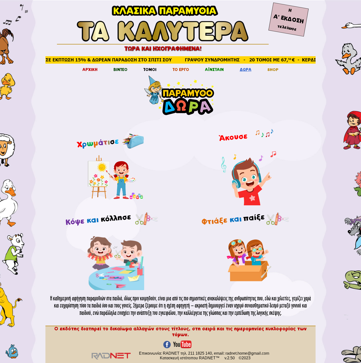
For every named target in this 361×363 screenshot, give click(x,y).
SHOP (272, 70)
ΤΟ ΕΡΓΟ (181, 70)
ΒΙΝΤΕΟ (120, 70)
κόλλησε (117, 218)
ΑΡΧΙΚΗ (90, 70)
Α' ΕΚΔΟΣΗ (288, 19)
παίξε (254, 218)
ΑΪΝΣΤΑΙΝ (214, 70)
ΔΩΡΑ (245, 70)
